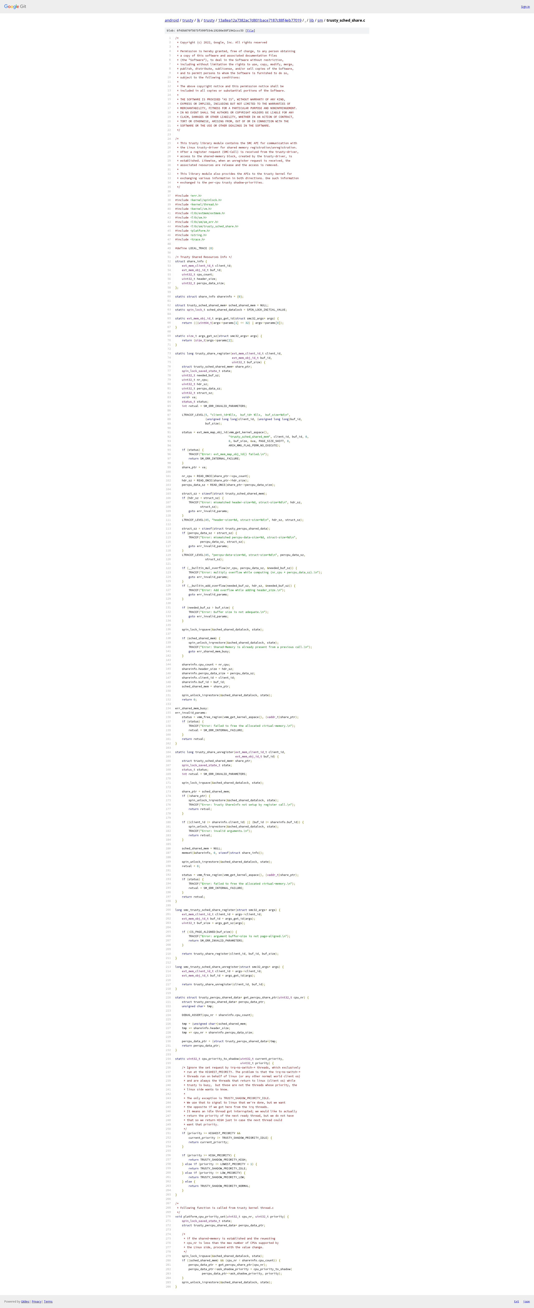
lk (198, 20)
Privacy (36, 1301)
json (526, 1301)
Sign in (525, 7)
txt (516, 1301)
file (250, 30)
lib (311, 20)
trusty (187, 20)
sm (320, 20)
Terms (48, 1301)
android (172, 20)
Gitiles (25, 1301)
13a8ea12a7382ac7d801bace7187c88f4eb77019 (259, 20)
